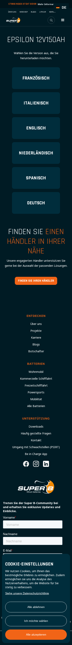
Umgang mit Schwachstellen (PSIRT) (36, 447)
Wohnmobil (36, 371)
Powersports (36, 392)
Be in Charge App (36, 454)
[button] (63, 20)
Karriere (36, 337)
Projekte (36, 330)
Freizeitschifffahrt (36, 385)
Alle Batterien (36, 406)
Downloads (36, 426)
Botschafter (36, 351)
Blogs (36, 344)
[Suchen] (51, 20)
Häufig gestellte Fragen (36, 433)
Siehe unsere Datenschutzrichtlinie (27, 593)
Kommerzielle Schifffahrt (36, 378)
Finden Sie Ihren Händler (36, 281)
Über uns (36, 324)
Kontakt (36, 440)
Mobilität (36, 399)
